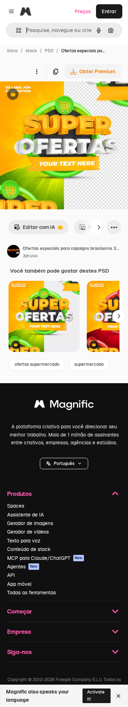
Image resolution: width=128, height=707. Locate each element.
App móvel (19, 584)
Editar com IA (34, 229)
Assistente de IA (25, 514)
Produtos (19, 493)
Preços (83, 11)
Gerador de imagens (30, 523)
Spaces (15, 506)
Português (64, 463)
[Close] (118, 696)
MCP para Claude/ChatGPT (44, 558)
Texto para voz (24, 540)
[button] (64, 463)
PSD (49, 51)
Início (12, 51)
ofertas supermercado (37, 364)
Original (45, 95)
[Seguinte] (98, 227)
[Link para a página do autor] (13, 252)
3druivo (30, 256)
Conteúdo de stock (28, 549)
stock (31, 51)
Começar (19, 611)
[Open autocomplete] (16, 30)
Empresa (19, 631)
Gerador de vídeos (28, 532)
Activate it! (96, 695)
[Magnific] (64, 405)
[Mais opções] (37, 71)
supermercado (89, 364)
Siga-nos (19, 651)
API (11, 575)
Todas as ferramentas (31, 592)
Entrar (109, 11)
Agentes (22, 566)
